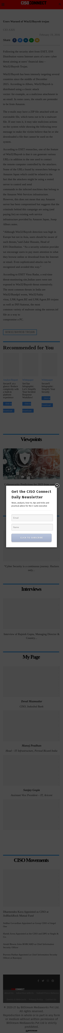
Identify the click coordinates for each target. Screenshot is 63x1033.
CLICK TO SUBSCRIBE (31, 537)
